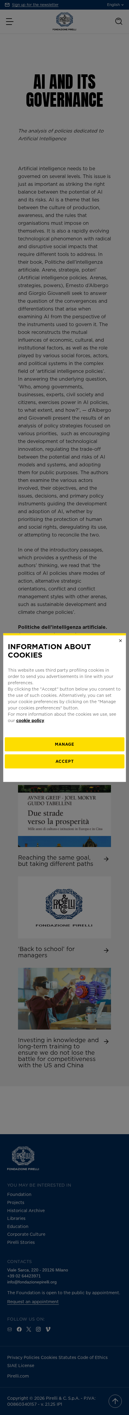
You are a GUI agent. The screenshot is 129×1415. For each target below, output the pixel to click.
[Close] (120, 640)
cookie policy (30, 720)
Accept (65, 761)
